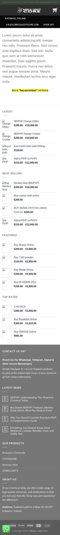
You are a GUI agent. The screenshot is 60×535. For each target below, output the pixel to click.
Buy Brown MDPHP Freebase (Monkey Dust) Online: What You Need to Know (31, 409)
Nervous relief (10, 465)
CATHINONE (9, 459)
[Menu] (4, 10)
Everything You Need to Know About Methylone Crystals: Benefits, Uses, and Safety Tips (32, 431)
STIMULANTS (10, 470)
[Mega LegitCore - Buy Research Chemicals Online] (30, 10)
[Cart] (55, 10)
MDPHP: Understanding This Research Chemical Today (31, 399)
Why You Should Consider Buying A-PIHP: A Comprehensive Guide (33, 419)
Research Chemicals (13, 453)
